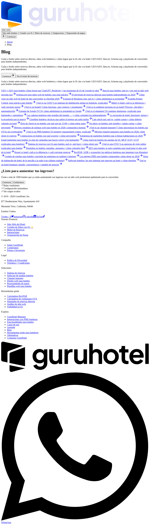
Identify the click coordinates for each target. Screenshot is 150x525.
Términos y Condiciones (18, 263)
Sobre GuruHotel (15, 245)
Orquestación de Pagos (17, 235)
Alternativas (12, 335)
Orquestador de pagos (75, 33)
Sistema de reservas (16, 273)
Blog (9, 330)
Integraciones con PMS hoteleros (22, 319)
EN (3, 30)
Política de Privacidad (17, 260)
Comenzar (11, 37)
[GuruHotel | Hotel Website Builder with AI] (68, 27)
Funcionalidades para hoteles (20, 322)
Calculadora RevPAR (17, 296)
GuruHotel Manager (16, 316)
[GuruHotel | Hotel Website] (75, 371)
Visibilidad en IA (15, 306)
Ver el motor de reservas (27, 76)
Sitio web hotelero (9, 33)
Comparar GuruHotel (17, 338)
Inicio (9, 42)
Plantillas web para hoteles (19, 286)
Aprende (11, 327)
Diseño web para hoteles (18, 281)
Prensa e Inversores (16, 250)
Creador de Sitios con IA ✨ (20, 227)
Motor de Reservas (15, 229)
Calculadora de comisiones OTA (22, 299)
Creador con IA (26, 33)
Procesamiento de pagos (18, 283)
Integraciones (58, 33)
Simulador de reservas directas (21, 301)
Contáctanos (18, 182)
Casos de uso (13, 324)
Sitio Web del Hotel (16, 224)
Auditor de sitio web (16, 304)
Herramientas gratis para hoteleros (22, 332)
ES (8, 30)
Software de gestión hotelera (20, 275)
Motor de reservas (42, 33)
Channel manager (15, 278)
